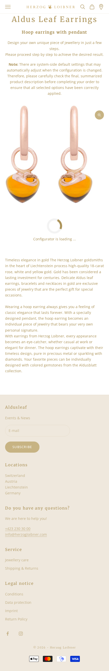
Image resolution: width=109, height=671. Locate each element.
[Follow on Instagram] (20, 633)
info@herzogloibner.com (26, 534)
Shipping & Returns (21, 568)
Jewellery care (17, 560)
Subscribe (22, 447)
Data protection (18, 602)
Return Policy (16, 619)
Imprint (11, 610)
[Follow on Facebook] (7, 633)
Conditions (14, 594)
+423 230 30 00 (17, 528)
